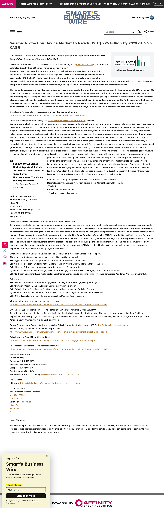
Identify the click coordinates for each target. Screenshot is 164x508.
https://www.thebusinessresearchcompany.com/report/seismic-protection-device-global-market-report (58, 304)
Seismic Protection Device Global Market (66, 120)
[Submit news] (5, 245)
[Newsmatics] (5, 263)
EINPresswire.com (84, 64)
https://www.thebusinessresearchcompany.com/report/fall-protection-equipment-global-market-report (58, 349)
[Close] (47, 456)
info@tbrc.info (16, 398)
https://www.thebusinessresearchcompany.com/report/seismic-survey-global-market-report (53, 340)
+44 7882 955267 (18, 395)
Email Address (14, 485)
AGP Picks (7, 4)
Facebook (14, 408)
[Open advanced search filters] (139, 31)
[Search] (133, 31)
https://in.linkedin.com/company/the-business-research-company (50, 383)
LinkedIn (14, 405)
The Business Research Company (113, 325)
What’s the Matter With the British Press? (29, 3)
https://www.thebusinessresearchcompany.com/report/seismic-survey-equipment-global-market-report (58, 332)
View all (158, 4)
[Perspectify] (5, 251)
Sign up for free (26, 495)
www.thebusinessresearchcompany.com (60, 374)
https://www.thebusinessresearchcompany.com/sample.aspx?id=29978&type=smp (48, 115)
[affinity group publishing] (5, 257)
